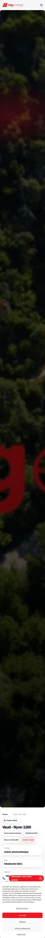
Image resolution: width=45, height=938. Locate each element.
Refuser (22, 922)
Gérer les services (22, 908)
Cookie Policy (21, 934)
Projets (5, 814)
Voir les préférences (22, 929)
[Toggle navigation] (36, 5)
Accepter (22, 915)
